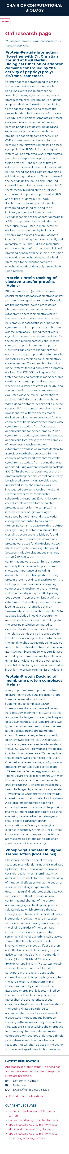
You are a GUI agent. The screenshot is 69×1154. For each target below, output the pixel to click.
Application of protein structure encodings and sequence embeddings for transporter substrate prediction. (32, 1071)
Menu (5, 21)
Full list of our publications (26, 1096)
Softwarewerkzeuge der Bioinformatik (33, 1120)
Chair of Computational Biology (35, 8)
